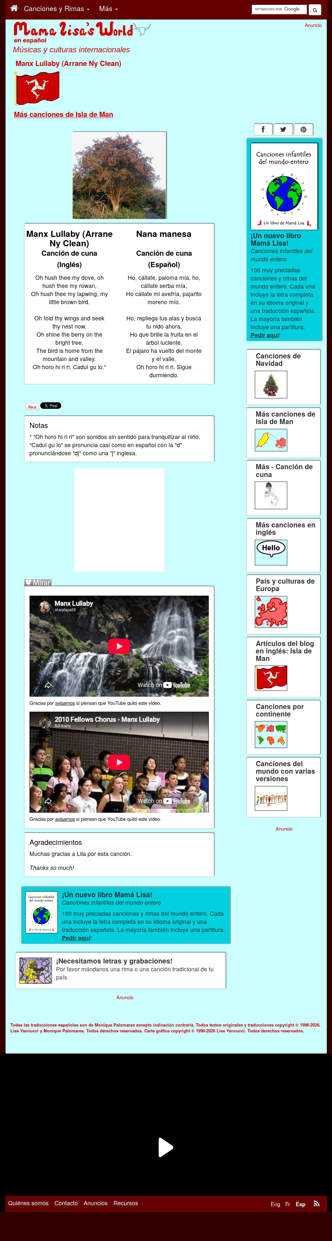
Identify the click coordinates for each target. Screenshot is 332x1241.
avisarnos (65, 702)
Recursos (125, 1202)
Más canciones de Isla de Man (63, 114)
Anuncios (96, 1202)
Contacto (66, 1202)
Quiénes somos (28, 1202)
